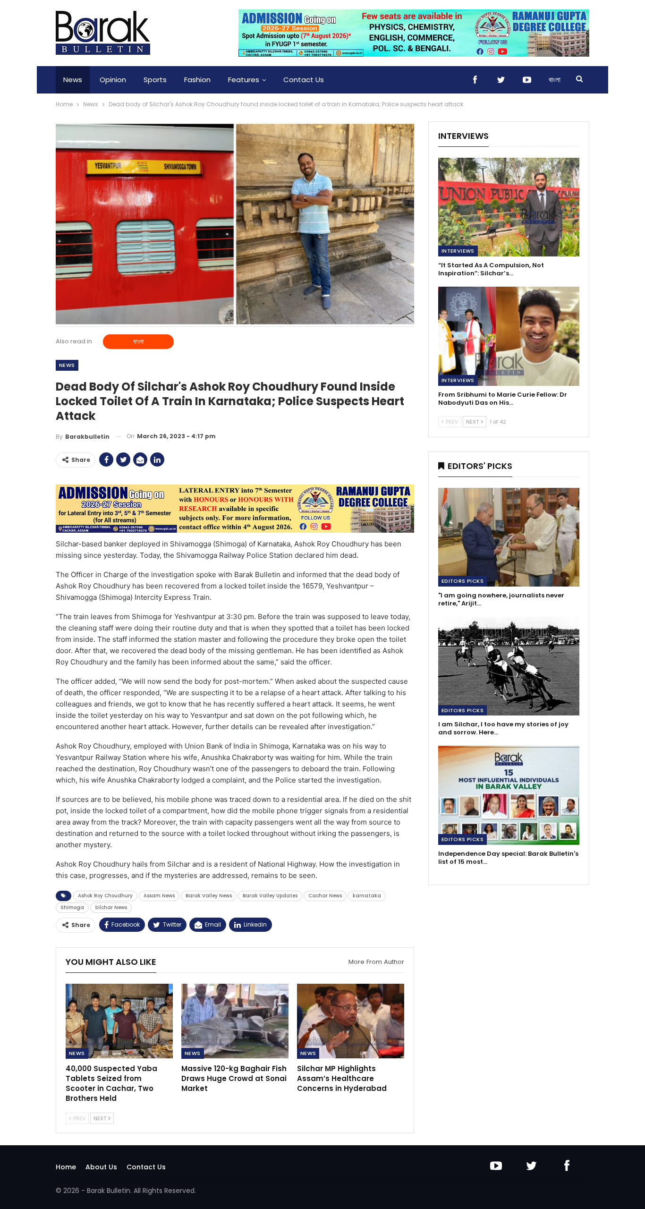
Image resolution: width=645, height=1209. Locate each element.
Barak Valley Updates (270, 895)
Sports (155, 80)
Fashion (197, 80)
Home (66, 1167)
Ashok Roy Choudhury (105, 895)
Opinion (113, 80)
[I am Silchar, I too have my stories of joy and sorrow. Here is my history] (508, 666)
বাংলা (554, 80)
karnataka (367, 895)
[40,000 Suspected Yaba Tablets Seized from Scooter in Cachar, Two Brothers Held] (119, 1021)
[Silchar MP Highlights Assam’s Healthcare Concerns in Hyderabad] (350, 1021)
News (72, 80)
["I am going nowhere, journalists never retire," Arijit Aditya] (508, 537)
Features (243, 80)
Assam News (159, 895)
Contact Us (303, 80)
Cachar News (325, 895)
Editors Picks (462, 581)
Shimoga (72, 907)
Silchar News (111, 907)
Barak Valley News (209, 895)
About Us (101, 1167)
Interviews (458, 251)
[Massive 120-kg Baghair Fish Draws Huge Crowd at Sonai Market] (235, 1021)
